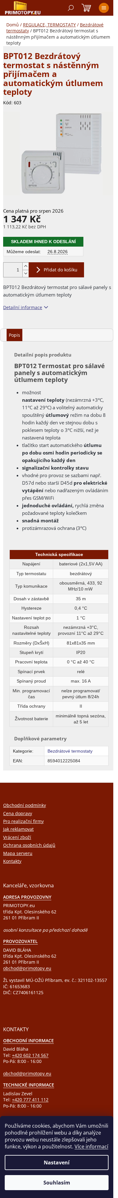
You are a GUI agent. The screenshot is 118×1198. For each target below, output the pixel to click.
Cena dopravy (17, 813)
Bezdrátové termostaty (70, 751)
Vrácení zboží (17, 837)
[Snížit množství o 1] (25, 273)
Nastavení (57, 1162)
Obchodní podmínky (24, 805)
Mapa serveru (17, 853)
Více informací (91, 1146)
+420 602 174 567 (30, 1055)
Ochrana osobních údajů (29, 845)
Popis (14, 335)
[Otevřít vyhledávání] (71, 8)
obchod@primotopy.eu (27, 968)
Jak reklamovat (18, 829)
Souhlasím (56, 1182)
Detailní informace (22, 307)
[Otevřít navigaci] (104, 8)
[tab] (14, 335)
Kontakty (12, 861)
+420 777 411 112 (30, 1100)
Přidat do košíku (60, 270)
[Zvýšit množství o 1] (25, 266)
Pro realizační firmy (23, 821)
